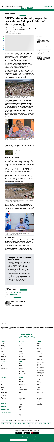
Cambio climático (22, 373)
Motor (2, 384)
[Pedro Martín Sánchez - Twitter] (20, 31)
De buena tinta (22, 384)
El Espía (20, 387)
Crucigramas (39, 404)
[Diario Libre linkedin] (27, 337)
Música (38, 343)
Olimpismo (3, 390)
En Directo (21, 386)
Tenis (2, 389)
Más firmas (21, 394)
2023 (7, 423)
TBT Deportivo (4, 398)
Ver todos (49, 36)
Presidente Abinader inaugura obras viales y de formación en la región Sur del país (44, 47)
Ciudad (2, 345)
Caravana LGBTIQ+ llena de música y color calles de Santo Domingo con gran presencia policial (44, 58)
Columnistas (21, 390)
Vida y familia (39, 364)
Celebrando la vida (41, 367)
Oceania (20, 412)
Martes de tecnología (23, 371)
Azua (10, 33)
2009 (15, 426)
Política (38, 39)
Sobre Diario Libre (6, 412)
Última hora (4, 400)
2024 (2, 423)
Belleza (38, 351)
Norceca (32, 9)
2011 (7, 426)
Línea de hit (3, 395)
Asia (20, 409)
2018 (28, 423)
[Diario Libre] (27, 7)
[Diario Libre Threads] (32, 337)
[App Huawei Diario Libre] (34, 432)
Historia (20, 370)
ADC (20, 379)
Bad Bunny (52, 9)
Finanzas (21, 343)
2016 (36, 423)
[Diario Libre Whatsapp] (34, 337)
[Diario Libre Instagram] (22, 337)
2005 (32, 426)
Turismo (20, 345)
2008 (19, 426)
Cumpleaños (39, 399)
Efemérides (39, 398)
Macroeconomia (22, 359)
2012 (2, 426)
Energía (20, 351)
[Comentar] (3, 45)
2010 (11, 426)
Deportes (3, 377)
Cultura (38, 346)
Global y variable (22, 357)
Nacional (19, 13)
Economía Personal (41, 373)
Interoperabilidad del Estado (24, 9)
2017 (32, 423)
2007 (23, 426)
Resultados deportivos (5, 394)
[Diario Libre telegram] (29, 337)
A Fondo (2, 354)
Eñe (37, 365)
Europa (20, 404)
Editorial (20, 382)
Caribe (20, 414)
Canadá (20, 406)
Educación (3, 346)
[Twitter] (24, 301)
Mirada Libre (21, 381)
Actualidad (12, 13)
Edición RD (3, 406)
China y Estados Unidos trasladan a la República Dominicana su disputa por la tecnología (43, 52)
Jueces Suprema (46, 9)
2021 (15, 423)
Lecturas (21, 392)
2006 (28, 426)
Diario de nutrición (40, 362)
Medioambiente (22, 363)
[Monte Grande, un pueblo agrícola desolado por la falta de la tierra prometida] (3, 38)
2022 (11, 423)
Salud (2, 348)
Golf (2, 386)
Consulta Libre (40, 375)
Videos (38, 377)
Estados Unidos (22, 398)
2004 (36, 426)
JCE (1, 365)
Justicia (2, 350)
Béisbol (2, 382)
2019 (23, 423)
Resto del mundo (22, 415)
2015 (40, 423)
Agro (20, 346)
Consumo (21, 353)
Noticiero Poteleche (23, 389)
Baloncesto (3, 379)
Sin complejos (40, 369)
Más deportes (4, 392)
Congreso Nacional (5, 368)
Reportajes (3, 359)
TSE (2, 366)
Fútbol (2, 381)
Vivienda (20, 354)
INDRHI (7, 294)
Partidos (2, 363)
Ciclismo (2, 387)
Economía (21, 341)
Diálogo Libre (3, 356)
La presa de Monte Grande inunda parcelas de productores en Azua (23, 153)
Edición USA (4, 403)
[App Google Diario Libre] (18, 432)
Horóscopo (39, 403)
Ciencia (20, 365)
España (20, 403)
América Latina (22, 399)
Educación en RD (5, 9)
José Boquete (4, 357)
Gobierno (3, 370)
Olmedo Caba (9, 297)
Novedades (39, 356)
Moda (38, 350)
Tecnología (21, 368)
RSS (38, 401)
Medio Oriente (22, 407)
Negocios (21, 350)
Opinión (21, 377)
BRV (2, 397)
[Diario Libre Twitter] (25, 337)
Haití (20, 401)
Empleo (20, 348)
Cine (38, 345)
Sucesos (3, 353)
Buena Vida (39, 353)
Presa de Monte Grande (12, 289)
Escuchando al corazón (42, 372)
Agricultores (9, 292)
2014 (45, 423)
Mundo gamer (40, 392)
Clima (20, 366)
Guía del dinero (40, 394)
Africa (20, 411)
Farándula (39, 348)
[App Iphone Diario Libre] (26, 432)
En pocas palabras (41, 370)
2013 (49, 423)
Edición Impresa (5, 409)
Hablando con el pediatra (42, 361)
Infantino (16, 9)
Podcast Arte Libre (41, 357)
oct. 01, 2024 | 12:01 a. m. (18, 33)
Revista (39, 341)
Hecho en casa (40, 390)
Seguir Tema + (23, 15)
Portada (7, 13)
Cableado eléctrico (38, 9)
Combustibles (11, 9)
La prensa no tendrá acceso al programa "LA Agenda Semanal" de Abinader (43, 41)
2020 (19, 423)
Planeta (21, 361)
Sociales (38, 354)
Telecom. (21, 356)
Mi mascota (39, 359)
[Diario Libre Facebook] (20, 337)
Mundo (21, 396)
